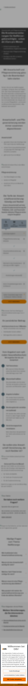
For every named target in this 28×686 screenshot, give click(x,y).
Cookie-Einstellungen (14, 671)
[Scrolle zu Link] (4, 648)
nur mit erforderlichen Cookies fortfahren (14, 675)
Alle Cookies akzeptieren (14, 679)
